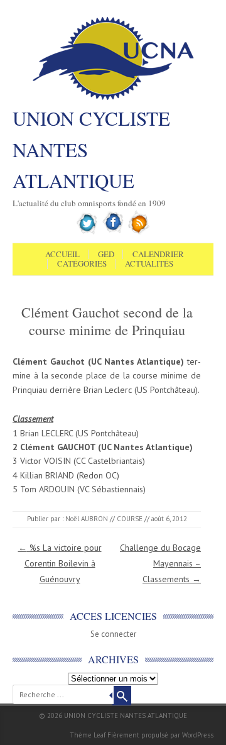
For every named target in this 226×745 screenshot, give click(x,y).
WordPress (197, 735)
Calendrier (158, 255)
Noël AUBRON (86, 518)
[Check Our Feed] (139, 232)
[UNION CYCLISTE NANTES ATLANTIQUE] (113, 98)
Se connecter (113, 634)
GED (106, 255)
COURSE (130, 518)
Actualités (149, 264)
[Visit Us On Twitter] (87, 232)
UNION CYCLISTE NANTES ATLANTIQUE (91, 149)
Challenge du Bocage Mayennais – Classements (160, 563)
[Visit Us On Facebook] (113, 232)
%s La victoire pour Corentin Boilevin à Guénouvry (60, 563)
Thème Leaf (87, 735)
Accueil (62, 255)
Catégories (82, 264)
